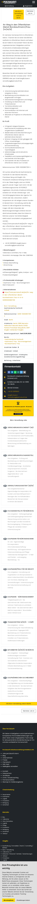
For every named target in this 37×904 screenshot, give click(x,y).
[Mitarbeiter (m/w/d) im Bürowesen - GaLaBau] (18, 659)
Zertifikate (6, 775)
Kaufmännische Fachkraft (14, 339)
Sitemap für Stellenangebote (13, 782)
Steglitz (5, 841)
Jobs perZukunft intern (11, 753)
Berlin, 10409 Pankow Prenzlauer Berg (15, 327)
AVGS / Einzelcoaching (10, 778)
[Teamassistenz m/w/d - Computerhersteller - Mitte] (18, 631)
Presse (5, 760)
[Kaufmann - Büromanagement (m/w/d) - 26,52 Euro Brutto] (18, 604)
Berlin (11, 320)
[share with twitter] (21, 372)
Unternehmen (7, 758)
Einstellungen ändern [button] (23, 900)
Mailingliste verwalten (10, 766)
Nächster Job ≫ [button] (30, 12)
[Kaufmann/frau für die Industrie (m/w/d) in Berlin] (18, 578)
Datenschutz (7, 773)
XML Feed (6, 764)
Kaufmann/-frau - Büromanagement (18, 341)
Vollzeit (6, 310)
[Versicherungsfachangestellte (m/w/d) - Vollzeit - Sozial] (18, 466)
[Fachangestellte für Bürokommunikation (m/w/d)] (18, 520)
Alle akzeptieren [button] (8, 900)
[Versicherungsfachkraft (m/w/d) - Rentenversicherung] (18, 437)
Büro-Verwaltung (10, 306)
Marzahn (6, 812)
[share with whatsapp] (15, 372)
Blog (4, 756)
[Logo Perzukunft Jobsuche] (9, 2)
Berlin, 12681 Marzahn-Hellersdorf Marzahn (16, 324)
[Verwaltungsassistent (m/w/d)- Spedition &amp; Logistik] (18, 493)
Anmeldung (10, 6)
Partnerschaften (8, 780)
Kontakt (5, 771)
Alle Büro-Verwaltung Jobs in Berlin (18, 704)
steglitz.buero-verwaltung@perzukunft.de (17, 396)
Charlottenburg (8, 790)
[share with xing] (18, 372)
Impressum (7, 762)
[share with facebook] (9, 372)
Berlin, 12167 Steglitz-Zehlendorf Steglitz (17, 329)
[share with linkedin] (12, 372)
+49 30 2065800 (13, 391)
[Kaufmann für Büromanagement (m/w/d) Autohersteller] (18, 549)
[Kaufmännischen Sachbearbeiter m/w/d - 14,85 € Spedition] (18, 687)
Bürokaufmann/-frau (12, 344)
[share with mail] (24, 372)
